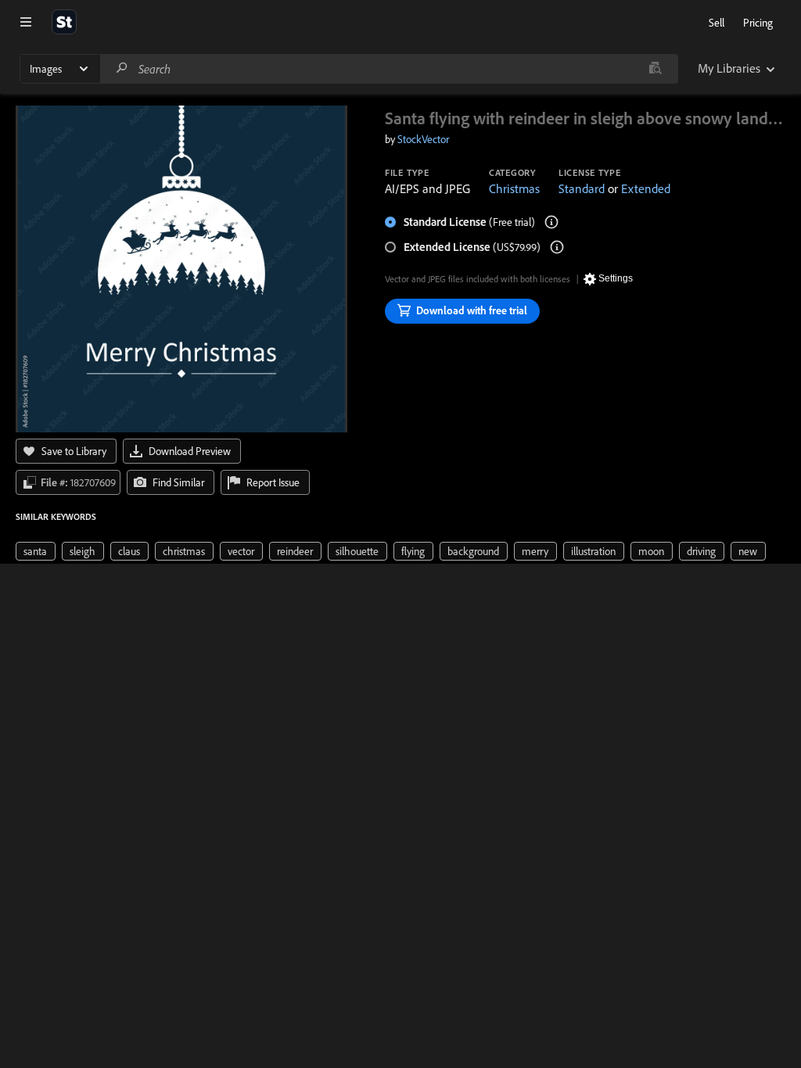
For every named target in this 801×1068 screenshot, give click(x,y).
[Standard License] (551, 222)
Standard (582, 188)
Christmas (514, 188)
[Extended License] (557, 247)
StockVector (423, 139)
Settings (615, 278)
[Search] (122, 68)
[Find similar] (655, 69)
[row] (36, 551)
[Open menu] (26, 21)
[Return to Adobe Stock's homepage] (64, 21)
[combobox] (388, 68)
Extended (645, 188)
